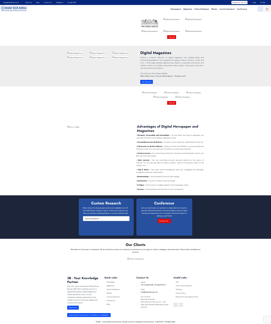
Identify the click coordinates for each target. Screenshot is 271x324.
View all (171, 37)
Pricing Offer (72, 2)
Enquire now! (107, 41)
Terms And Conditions (184, 286)
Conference (242, 9)
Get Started (146, 82)
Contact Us (48, 2)
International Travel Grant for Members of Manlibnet (89, 315)
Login (254, 2)
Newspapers (176, 9)
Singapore (59, 2)
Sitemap (179, 289)
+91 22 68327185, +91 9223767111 (153, 285)
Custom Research (227, 9)
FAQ (177, 282)
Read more (73, 308)
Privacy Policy (181, 293)
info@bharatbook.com (11, 2)
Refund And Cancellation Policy (187, 297)
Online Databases (201, 9)
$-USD (263, 2)
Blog (37, 2)
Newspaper (111, 282)
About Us (28, 2)
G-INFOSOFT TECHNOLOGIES (165, 322)
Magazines (187, 9)
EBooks (214, 9)
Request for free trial (239, 2)
